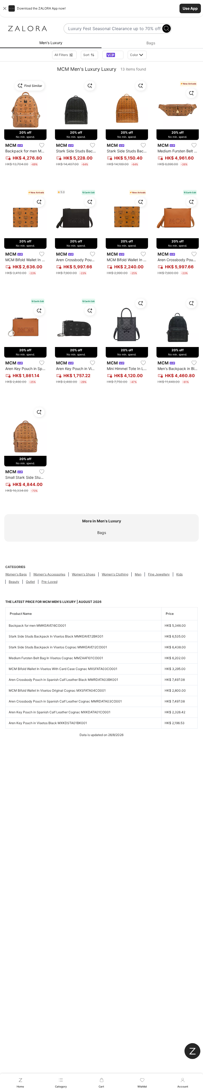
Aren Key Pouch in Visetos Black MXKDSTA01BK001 (48, 723)
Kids (179, 574)
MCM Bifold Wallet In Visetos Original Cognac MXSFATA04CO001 (57, 690)
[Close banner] (4, 8)
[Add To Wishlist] (41, 145)
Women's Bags (16, 574)
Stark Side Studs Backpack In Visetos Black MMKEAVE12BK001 (56, 636)
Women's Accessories (49, 574)
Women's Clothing (115, 574)
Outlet (30, 582)
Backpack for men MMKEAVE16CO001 (37, 625)
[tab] (51, 43)
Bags (101, 532)
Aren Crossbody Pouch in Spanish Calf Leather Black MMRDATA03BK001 (63, 680)
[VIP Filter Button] (112, 55)
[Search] (166, 28)
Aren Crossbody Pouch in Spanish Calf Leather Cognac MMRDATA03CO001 (65, 701)
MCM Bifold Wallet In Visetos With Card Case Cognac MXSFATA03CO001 (63, 669)
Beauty (14, 582)
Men (138, 574)
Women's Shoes (83, 574)
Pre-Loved (49, 582)
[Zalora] (27, 28)
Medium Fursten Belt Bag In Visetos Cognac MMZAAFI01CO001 (56, 658)
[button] (101, 8)
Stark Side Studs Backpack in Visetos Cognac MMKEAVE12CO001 (58, 647)
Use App (190, 8)
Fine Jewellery (159, 574)
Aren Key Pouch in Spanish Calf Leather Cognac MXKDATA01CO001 (59, 712)
